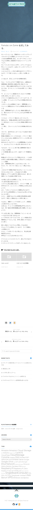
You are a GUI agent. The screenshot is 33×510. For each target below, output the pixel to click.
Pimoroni (26, 464)
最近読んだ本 (6, 368)
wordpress (25, 478)
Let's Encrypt (22, 462)
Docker (22, 457)
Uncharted (23, 475)
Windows (16, 478)
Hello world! (4, 263)
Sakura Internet (24, 470)
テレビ (3, 51)
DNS (17, 457)
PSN (20, 466)
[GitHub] (6, 322)
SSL (29, 473)
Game (21, 459)
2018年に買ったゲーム (9, 372)
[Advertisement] (16, 25)
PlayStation (15, 466)
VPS (10, 477)
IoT (17, 462)
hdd (14, 461)
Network (10, 464)
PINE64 (3, 466)
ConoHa (5, 457)
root (20, 471)
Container (12, 457)
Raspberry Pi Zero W (7, 471)
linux (3, 464)
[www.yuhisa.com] (14, 322)
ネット (7, 51)
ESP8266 (14, 459)
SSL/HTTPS (6, 475)
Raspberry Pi (7, 468)
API (2, 453)
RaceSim (24, 466)
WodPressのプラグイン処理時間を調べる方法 (15, 380)
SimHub (3, 473)
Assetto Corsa (12, 453)
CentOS (19, 452)
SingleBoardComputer (16, 473)
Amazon (5, 450)
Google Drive (7, 461)
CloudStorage (17, 455)
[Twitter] (10, 322)
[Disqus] (16, 295)
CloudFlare (5, 455)
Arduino (6, 453)
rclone (16, 471)
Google (26, 459)
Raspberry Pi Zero (21, 468)
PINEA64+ (9, 466)
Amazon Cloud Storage (20, 450)
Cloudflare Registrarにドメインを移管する (14, 376)
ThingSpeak (15, 475)
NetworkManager (19, 464)
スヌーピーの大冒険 (22, 263)
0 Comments (23, 51)
